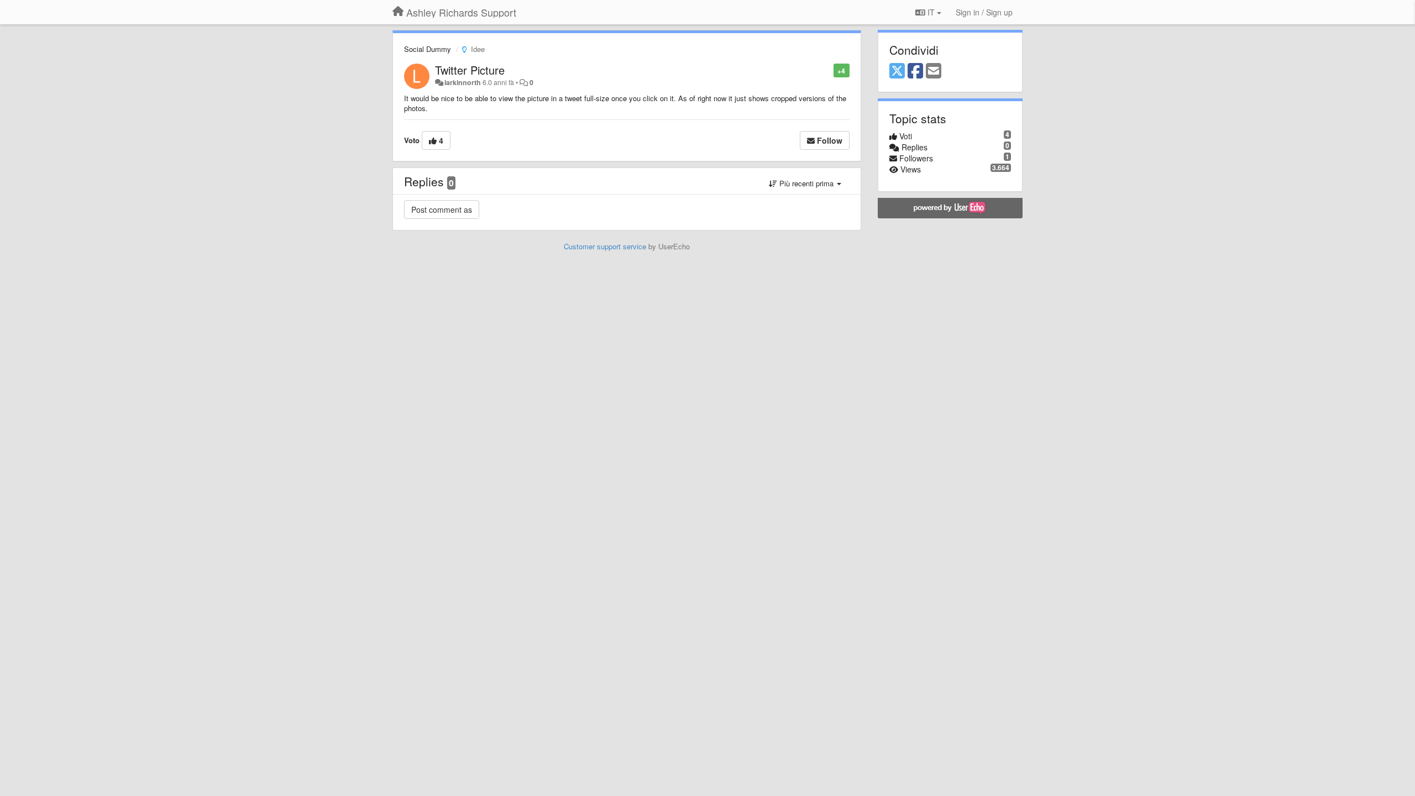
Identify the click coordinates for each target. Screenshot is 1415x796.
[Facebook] (915, 71)
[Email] (933, 71)
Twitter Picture (470, 70)
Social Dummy (427, 49)
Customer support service (605, 246)
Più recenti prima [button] (806, 183)
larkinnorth (462, 82)
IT (931, 12)
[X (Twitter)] (897, 71)
